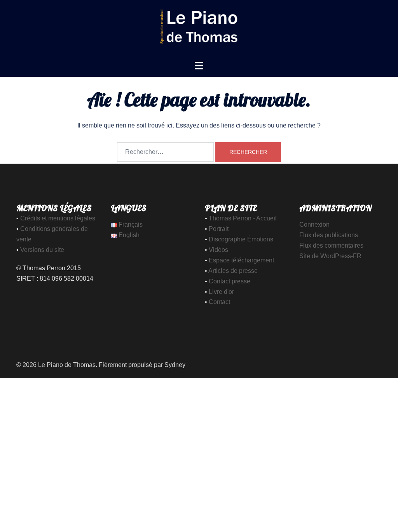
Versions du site (42, 249)
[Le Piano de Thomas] (199, 29)
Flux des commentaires (331, 245)
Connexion (314, 224)
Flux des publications (328, 235)
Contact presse (229, 281)
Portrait (219, 228)
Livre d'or (221, 291)
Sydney (174, 365)
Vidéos (218, 249)
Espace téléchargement (241, 260)
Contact (219, 302)
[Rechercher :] (165, 152)
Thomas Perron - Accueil (243, 218)
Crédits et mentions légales (57, 218)
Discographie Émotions (241, 239)
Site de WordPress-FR (330, 256)
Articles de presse (233, 270)
